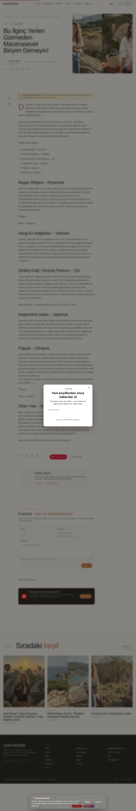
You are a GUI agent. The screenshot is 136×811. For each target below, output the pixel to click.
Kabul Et (98, 802)
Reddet (87, 802)
